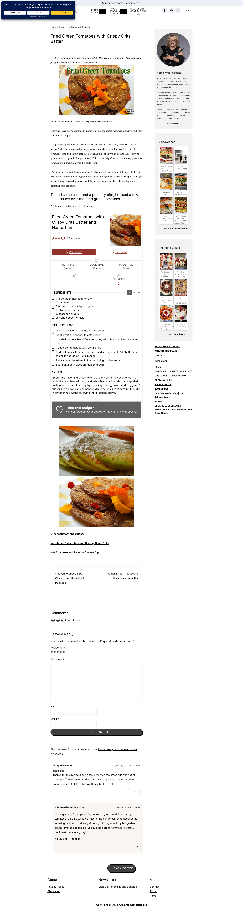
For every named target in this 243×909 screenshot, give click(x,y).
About (153, 891)
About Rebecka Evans (114, 11)
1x (129, 292)
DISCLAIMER (161, 361)
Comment (57, 659)
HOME (158, 367)
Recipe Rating (58, 647)
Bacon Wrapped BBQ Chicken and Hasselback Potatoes (70, 578)
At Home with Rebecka (79, 27)
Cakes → (183, 334)
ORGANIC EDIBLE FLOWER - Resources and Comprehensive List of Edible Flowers (174, 409)
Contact (154, 886)
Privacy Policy (55, 886)
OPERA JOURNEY (163, 380)
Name (54, 706)
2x (134, 292)
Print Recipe (75, 252)
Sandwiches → (180, 228)
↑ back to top (121, 868)
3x (139, 292)
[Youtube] (171, 10)
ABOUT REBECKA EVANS (167, 346)
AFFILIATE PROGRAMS (166, 351)
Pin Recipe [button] (121, 252)
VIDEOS (158, 401)
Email (54, 718)
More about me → (174, 123)
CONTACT (160, 355)
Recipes (62, 27)
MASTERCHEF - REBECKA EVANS (171, 375)
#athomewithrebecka (123, 411)
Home (53, 27)
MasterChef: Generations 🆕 (138, 11)
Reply (134, 792)
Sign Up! (103, 886)
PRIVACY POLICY (163, 384)
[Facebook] (165, 10)
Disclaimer (53, 891)
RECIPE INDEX (94, 11)
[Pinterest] (178, 10)
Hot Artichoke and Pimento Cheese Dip (74, 552)
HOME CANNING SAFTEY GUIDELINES (173, 371)
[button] (53, 238)
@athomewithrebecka (89, 411)
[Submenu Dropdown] (102, 11)
